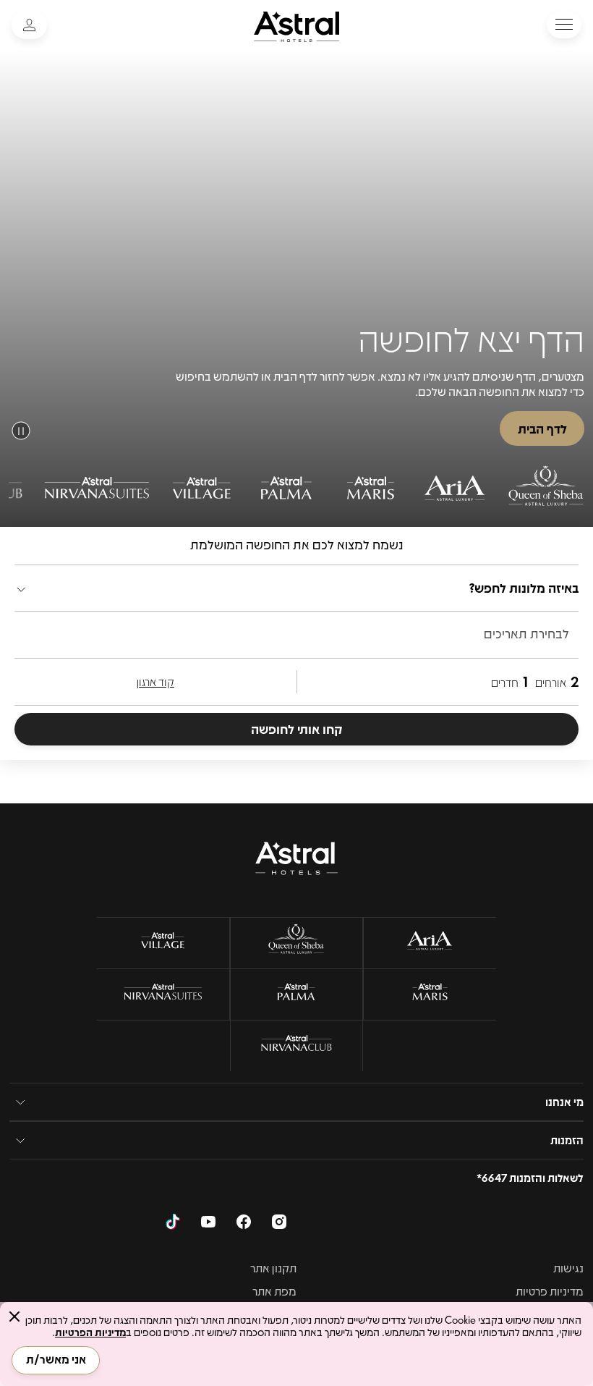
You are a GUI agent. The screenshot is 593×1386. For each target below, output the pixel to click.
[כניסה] (29, 25)
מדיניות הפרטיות (90, 1331)
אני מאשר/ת (56, 1358)
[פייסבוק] (243, 1224)
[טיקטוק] (173, 1224)
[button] (564, 24)
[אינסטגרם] (279, 1224)
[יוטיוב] (208, 1224)
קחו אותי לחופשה (297, 729)
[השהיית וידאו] (21, 430)
